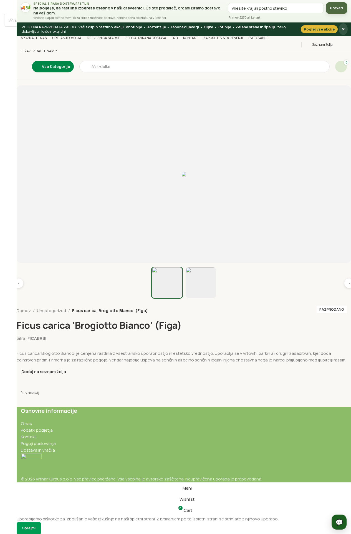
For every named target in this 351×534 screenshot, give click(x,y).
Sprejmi (29, 527)
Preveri (336, 7)
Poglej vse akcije (319, 29)
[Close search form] (7, 7)
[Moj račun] (345, 44)
